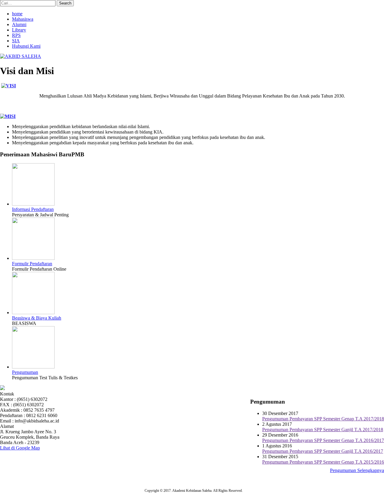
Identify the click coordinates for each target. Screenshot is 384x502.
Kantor (6, 399)
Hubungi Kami (26, 46)
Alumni (19, 24)
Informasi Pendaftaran (33, 209)
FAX (5, 404)
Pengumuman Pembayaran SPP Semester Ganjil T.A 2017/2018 (322, 429)
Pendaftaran (11, 415)
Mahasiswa (22, 19)
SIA (16, 40)
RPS (16, 35)
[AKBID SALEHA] (20, 56)
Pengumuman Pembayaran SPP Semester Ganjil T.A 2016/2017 (322, 451)
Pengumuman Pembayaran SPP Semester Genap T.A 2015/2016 (323, 461)
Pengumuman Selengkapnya (357, 470)
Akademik (10, 410)
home (17, 13)
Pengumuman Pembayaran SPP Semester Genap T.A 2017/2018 (323, 418)
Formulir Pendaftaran (32, 263)
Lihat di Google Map (20, 447)
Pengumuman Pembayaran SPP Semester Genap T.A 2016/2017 (323, 440)
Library (19, 29)
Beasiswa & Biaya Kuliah (36, 317)
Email (5, 420)
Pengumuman (25, 372)
